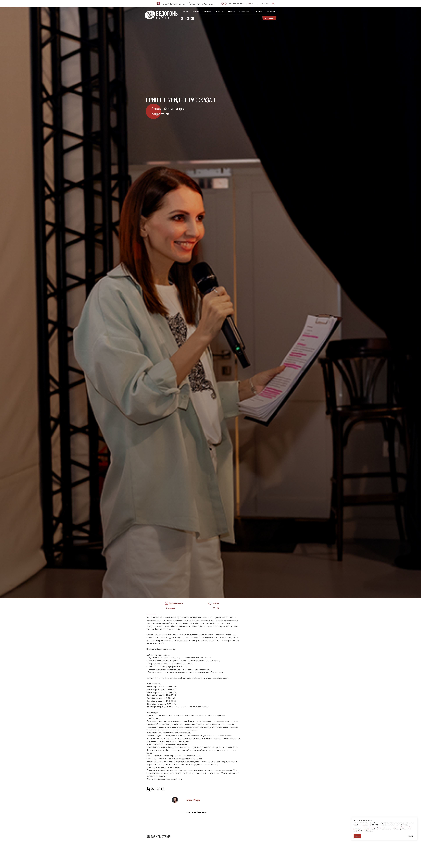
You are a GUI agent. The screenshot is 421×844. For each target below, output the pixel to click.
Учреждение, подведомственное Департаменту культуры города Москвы (173, 3)
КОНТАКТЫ (270, 11)
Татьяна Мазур (193, 800)
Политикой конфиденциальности (374, 827)
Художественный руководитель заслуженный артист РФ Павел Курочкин (201, 3)
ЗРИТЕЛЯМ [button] (258, 11)
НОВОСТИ (231, 11)
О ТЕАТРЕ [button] (184, 11)
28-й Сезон (187, 18)
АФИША (196, 11)
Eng (252, 3)
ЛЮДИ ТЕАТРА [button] (243, 11)
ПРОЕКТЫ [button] (219, 11)
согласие (366, 829)
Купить (269, 18)
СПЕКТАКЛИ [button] (206, 11)
